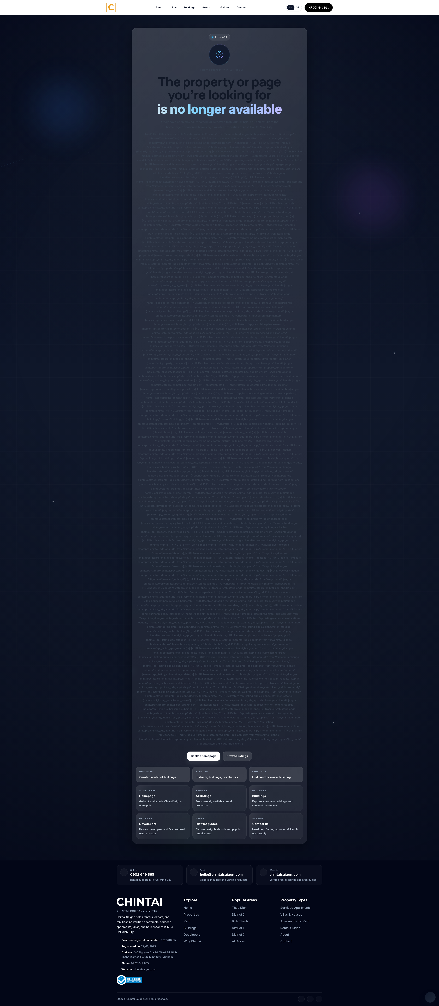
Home (188, 907)
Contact (241, 7)
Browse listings (237, 756)
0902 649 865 (142, 874)
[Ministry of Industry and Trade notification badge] (147, 980)
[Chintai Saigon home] (139, 902)
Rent (159, 7)
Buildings (189, 7)
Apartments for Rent (294, 921)
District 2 (238, 914)
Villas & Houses (291, 914)
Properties (191, 914)
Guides (225, 7)
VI (297, 7)
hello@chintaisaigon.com (221, 874)
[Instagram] (310, 999)
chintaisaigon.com (285, 874)
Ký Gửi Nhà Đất (319, 7)
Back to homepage (203, 756)
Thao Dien (239, 907)
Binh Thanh (240, 921)
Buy (174, 7)
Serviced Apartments (295, 907)
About (284, 934)
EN (290, 7)
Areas (206, 7)
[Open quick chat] (430, 997)
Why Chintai (192, 941)
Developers (192, 934)
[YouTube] (319, 999)
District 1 (238, 928)
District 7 (238, 934)
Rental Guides (290, 928)
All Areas (238, 941)
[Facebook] (301, 999)
